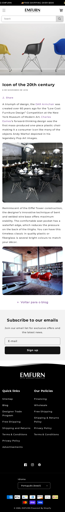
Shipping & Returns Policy (46, 419)
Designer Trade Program (12, 413)
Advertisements (12, 447)
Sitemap (7, 399)
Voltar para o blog (34, 302)
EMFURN (26, 508)
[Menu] (3, 10)
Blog (5, 405)
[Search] (59, 19)
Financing (40, 399)
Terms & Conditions (14, 434)
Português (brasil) (31, 485)
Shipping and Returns (16, 428)
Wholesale (40, 405)
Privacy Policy (11, 440)
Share (9, 97)
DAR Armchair (44, 104)
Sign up (32, 350)
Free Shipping (11, 421)
